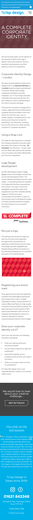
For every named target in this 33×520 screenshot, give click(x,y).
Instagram (13, 489)
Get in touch (16, 403)
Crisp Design (12, 13)
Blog (22, 508)
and (11, 95)
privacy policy (15, 7)
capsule (23, 115)
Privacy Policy (14, 508)
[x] (31, 7)
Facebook (21, 489)
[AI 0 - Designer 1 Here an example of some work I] (16, 452)
